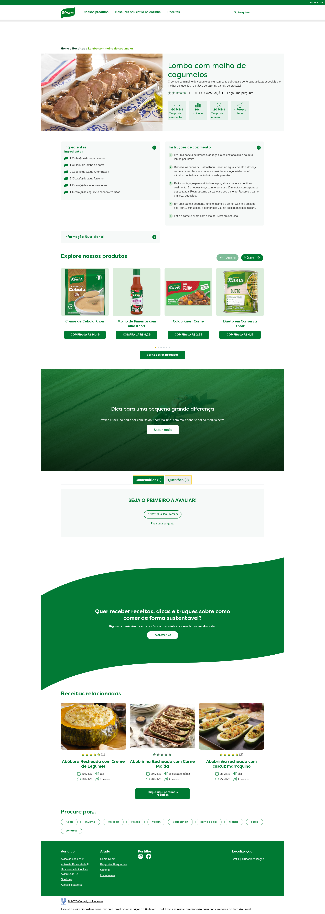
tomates (71, 830)
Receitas (173, 12)
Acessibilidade (70, 884)
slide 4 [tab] (164, 347)
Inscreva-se (316, 3)
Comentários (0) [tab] (148, 480)
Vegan (156, 822)
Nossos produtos (96, 12)
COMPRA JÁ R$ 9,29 (136, 334)
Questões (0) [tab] (178, 480)
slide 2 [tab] (158, 347)
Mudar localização (253, 859)
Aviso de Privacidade (73, 864)
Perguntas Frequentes (113, 864)
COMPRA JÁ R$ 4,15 (240, 334)
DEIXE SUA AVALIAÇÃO (162, 514)
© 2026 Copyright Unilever (85, 901)
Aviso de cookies (71, 859)
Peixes (135, 822)
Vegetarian (180, 822)
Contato (105, 869)
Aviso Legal (68, 873)
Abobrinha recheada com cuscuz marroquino (231, 764)
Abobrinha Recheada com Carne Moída (162, 764)
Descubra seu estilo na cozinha (138, 12)
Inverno (90, 822)
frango (234, 822)
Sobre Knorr (107, 859)
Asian (69, 822)
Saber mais (163, 430)
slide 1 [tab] (155, 347)
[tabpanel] (162, 515)
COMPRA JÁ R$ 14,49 (85, 334)
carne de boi (208, 822)
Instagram (140, 856)
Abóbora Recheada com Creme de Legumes (93, 764)
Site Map (66, 879)
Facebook (148, 856)
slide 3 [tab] (161, 347)
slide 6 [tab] (169, 347)
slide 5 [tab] (166, 347)
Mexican (113, 822)
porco (254, 822)
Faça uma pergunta (162, 523)
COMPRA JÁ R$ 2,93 (188, 334)
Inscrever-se (107, 875)
